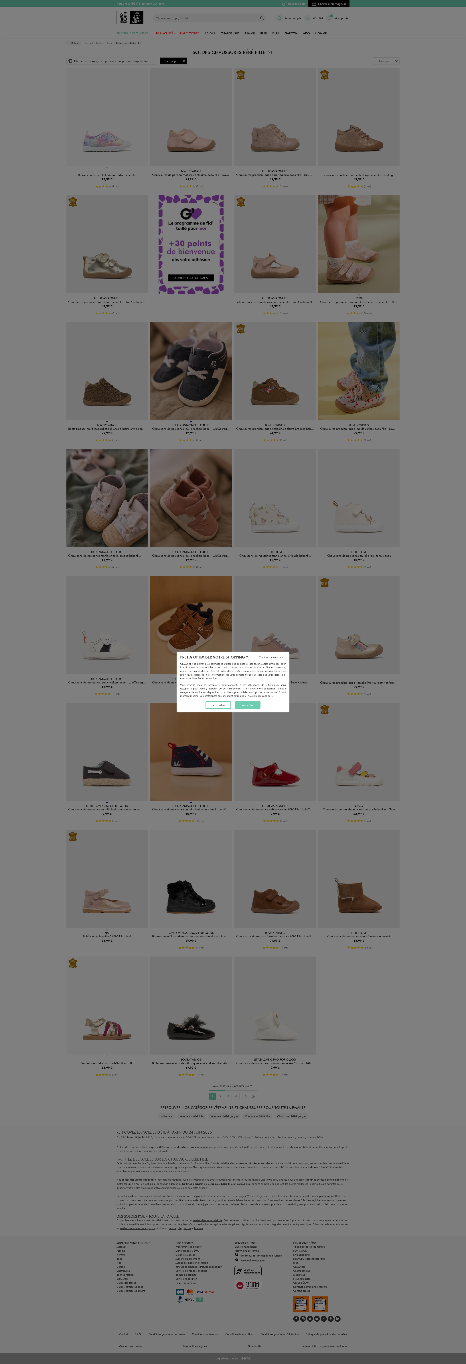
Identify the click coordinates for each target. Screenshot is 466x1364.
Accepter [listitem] (248, 705)
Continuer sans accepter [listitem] (272, 657)
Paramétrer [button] (235, 688)
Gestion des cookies (259, 695)
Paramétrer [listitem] (218, 705)
